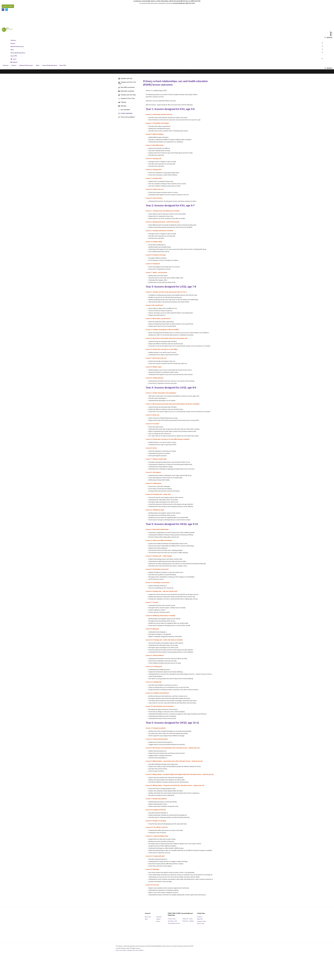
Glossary (123, 106)
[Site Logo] (12, 14)
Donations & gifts (201, 921)
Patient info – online (187, 918)
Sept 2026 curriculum (128, 87)
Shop (12, 49)
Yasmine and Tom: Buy (128, 95)
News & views (200, 923)
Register (15, 62)
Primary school (171, 918)
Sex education (125, 109)
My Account (148, 916)
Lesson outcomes (126, 113)
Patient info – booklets (188, 921)
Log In (14, 59)
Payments (159, 916)
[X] (6, 9)
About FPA (14, 56)
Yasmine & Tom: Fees (128, 98)
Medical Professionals (17, 46)
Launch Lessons (8, 6)
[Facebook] (3, 9)
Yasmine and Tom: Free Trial (127, 82)
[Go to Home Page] (116, 71)
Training (123, 102)
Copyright (129, 950)
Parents (13, 43)
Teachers (13, 40)
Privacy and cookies (121, 950)
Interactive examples (127, 91)
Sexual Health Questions (18, 52)
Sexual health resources (174, 923)
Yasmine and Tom (126, 78)
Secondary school (172, 921)
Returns (158, 921)
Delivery (158, 919)
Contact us (200, 916)
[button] (328, 37)
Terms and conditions (128, 117)
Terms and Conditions (138, 950)
